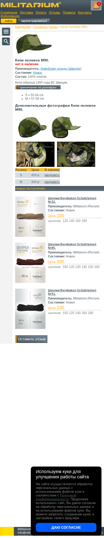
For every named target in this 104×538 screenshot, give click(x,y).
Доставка (26, 12)
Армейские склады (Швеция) (60, 68)
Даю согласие (66, 527)
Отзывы (54, 12)
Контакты (85, 12)
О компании (9, 12)
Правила (69, 12)
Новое (37, 72)
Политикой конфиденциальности (56, 497)
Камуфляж (22, 27)
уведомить (52, 175)
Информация (10, 16)
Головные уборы (46, 27)
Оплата (41, 12)
